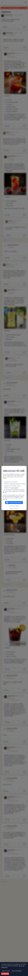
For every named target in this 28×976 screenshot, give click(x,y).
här (6, 499)
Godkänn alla (5, 973)
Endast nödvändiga (16, 970)
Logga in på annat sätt (14, 508)
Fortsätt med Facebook (15, 502)
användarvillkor (14, 487)
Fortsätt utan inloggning (14, 506)
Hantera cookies (6, 970)
